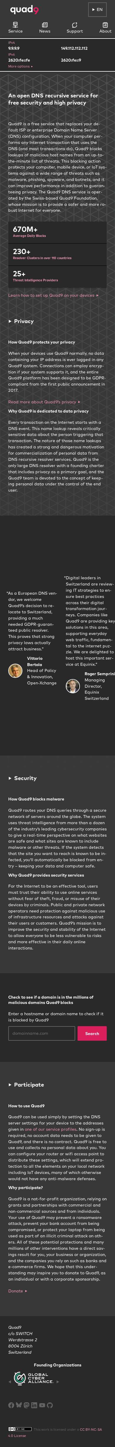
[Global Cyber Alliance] (34, 1382)
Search (92, 1033)
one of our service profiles (50, 1129)
